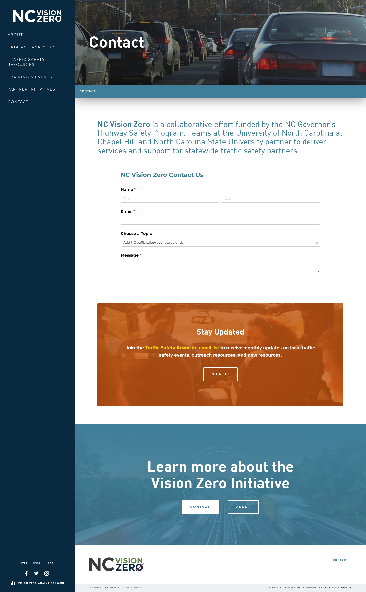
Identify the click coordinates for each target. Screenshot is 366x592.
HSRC (50, 563)
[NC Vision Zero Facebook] (26, 573)
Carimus (345, 587)
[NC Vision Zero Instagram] (46, 573)
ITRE (24, 563)
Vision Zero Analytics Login (41, 583)
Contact (18, 101)
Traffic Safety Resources (26, 62)
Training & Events (30, 77)
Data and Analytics (32, 47)
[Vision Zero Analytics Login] (12, 583)
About (15, 34)
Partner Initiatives (31, 89)
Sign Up (220, 374)
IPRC (36, 563)
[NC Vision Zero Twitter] (36, 573)
